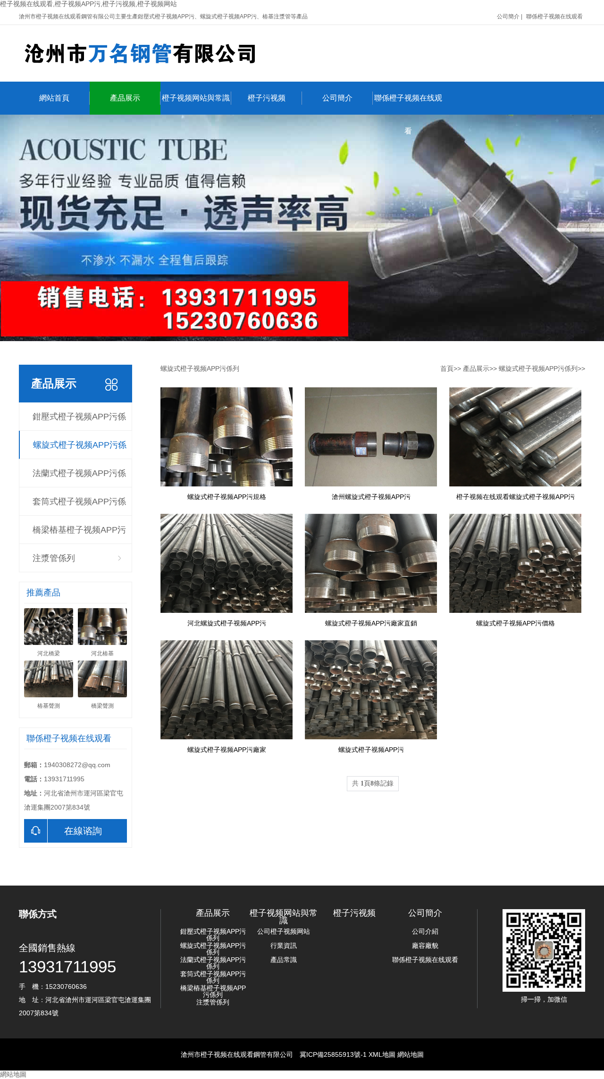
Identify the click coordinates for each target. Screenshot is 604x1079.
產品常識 (283, 959)
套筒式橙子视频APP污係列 (79, 506)
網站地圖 (410, 1054)
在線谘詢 (83, 831)
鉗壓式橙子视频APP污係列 (79, 421)
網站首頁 (54, 98)
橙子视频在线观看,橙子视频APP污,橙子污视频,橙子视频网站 (88, 4)
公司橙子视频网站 (283, 931)
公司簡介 (508, 16)
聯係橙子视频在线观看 (554, 16)
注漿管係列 (54, 558)
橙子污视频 (266, 98)
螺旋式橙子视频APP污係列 (79, 449)
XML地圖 (382, 1054)
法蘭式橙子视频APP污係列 (79, 477)
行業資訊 (283, 945)
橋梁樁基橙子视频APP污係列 (79, 534)
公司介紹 (425, 931)
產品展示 (125, 98)
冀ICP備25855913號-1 (333, 1054)
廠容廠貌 (425, 945)
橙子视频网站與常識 (196, 98)
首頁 (446, 368)
